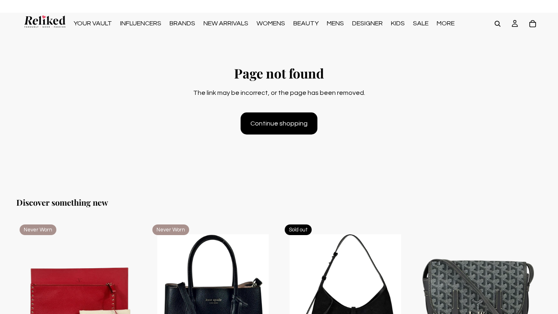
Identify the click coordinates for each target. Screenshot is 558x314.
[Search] (498, 24)
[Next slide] (132, 301)
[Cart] (533, 24)
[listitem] (446, 23)
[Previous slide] (28, 301)
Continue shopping (279, 123)
